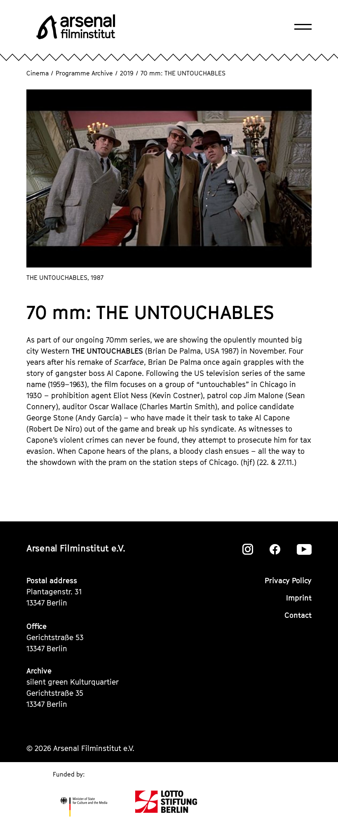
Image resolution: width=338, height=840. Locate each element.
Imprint (299, 598)
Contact (298, 615)
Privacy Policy (288, 580)
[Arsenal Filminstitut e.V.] (75, 26)
